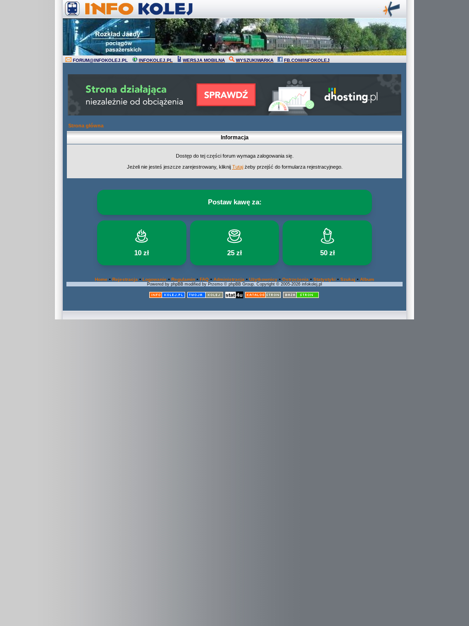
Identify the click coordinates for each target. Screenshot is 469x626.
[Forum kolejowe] (167, 296)
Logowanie (154, 279)
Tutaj (237, 167)
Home (101, 279)
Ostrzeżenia (295, 279)
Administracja (229, 279)
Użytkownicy (263, 279)
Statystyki (324, 279)
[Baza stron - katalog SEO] (301, 296)
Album (367, 279)
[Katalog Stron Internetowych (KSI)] (263, 296)
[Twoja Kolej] (205, 296)
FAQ (204, 279)
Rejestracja (125, 279)
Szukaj (347, 279)
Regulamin (183, 279)
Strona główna (86, 125)
